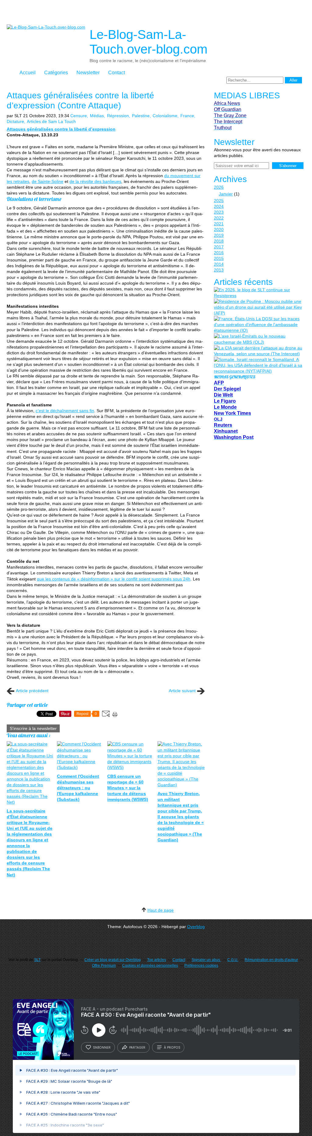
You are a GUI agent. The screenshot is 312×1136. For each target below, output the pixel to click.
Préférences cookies (201, 965)
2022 (219, 218)
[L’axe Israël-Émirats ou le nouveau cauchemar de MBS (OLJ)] (258, 339)
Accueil (28, 72)
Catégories (56, 72)
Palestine (141, 115)
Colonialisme (165, 115)
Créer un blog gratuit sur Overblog (112, 960)
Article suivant (182, 690)
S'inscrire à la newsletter (33, 728)
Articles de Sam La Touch (51, 121)
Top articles (156, 960)
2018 (219, 241)
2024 (219, 206)
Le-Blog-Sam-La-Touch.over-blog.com (148, 41)
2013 (219, 270)
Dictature (15, 121)
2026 (219, 187)
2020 (219, 229)
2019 (219, 235)
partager (137, 1047)
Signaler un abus (206, 960)
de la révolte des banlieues (95, 181)
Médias (97, 115)
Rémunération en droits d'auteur (271, 960)
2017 (219, 246)
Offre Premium (104, 965)
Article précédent (32, 690)
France (187, 115)
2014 (219, 264)
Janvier (226, 193)
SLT (37, 960)
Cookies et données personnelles (150, 965)
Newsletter (88, 72)
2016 (219, 252)
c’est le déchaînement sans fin (65, 410)
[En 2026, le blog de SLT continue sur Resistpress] (258, 293)
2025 (219, 200)
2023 (219, 212)
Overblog (196, 926)
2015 (219, 258)
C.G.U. (232, 960)
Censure (78, 115)
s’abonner (102, 1047)
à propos (172, 1047)
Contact (116, 72)
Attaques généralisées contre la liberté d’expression (61, 129)
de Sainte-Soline (47, 181)
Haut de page (160, 910)
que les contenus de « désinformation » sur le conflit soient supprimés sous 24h (113, 579)
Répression (118, 115)
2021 (219, 223)
